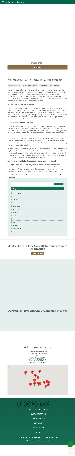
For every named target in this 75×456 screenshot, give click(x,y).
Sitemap (38, 432)
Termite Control (36, 175)
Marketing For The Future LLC (37, 441)
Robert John (44, 85)
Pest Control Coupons (39, 409)
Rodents (15, 219)
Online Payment (39, 428)
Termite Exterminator (51, 175)
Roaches (15, 216)
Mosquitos (16, 209)
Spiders (15, 222)
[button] (40, 383)
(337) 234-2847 (40, 360)
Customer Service (38, 414)
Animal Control (17, 193)
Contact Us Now (37, 253)
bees (14, 203)
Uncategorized (17, 229)
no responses (55, 85)
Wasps (14, 232)
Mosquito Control (17, 206)
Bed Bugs (15, 200)
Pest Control (28, 85)
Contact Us (37, 67)
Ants (14, 196)
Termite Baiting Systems (21, 175)
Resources (38, 423)
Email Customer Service (37, 362)
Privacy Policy (39, 419)
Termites (34, 85)
